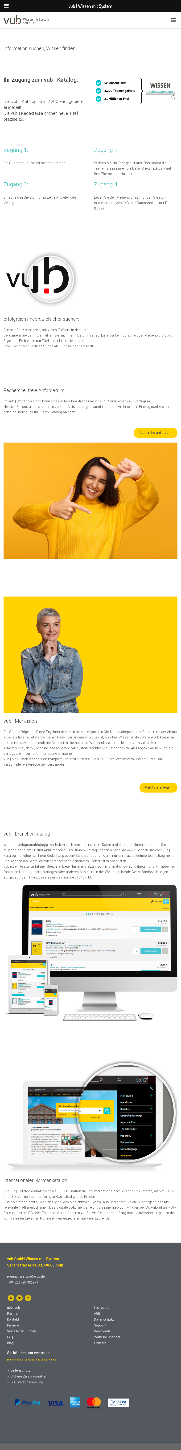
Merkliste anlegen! (158, 787)
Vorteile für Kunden (21, 1331)
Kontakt (13, 1319)
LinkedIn (100, 1343)
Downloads (102, 1331)
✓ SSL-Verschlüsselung (25, 1382)
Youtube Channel (107, 1337)
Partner (13, 1313)
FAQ (10, 1337)
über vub (13, 1307)
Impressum (102, 1307)
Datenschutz (104, 1319)
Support (100, 1325)
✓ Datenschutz (19, 1370)
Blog (10, 1343)
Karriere (13, 1325)
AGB (97, 1313)
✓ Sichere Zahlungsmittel (26, 1376)
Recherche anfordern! (156, 433)
